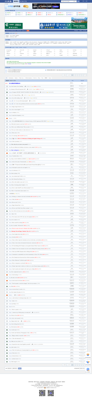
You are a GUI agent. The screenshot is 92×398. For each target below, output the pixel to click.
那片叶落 (82, 142)
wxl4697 (82, 205)
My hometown (14, 326)
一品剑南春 (83, 211)
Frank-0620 (72, 117)
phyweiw (11, 43)
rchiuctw (19, 44)
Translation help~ (15, 155)
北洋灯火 (82, 281)
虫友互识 (49, 12)
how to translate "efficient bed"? (17, 225)
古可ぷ (48, 42)
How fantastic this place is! (17, 292)
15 (30, 86)
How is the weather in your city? (18, 182)
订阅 (28, 30)
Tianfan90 (71, 155)
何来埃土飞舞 (82, 156)
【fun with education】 (16, 338)
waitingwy (34, 53)
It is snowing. (14, 135)
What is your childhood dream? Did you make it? (21, 127)
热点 (6, 83)
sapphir (72, 309)
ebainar (72, 187)
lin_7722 (82, 202)
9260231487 (83, 89)
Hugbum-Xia (75, 55)
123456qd (82, 118)
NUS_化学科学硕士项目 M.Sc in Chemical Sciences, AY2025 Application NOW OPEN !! (29, 121)
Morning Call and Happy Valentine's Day (20, 231)
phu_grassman (34, 42)
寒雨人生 (47, 43)
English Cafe (24, 30)
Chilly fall (14, 199)
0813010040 (75, 53)
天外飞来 (82, 162)
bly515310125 (82, 113)
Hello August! (14, 361)
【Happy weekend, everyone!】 (18, 335)
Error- (10, 213)
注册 (86, 1)
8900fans (71, 314)
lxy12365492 (72, 291)
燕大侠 (66, 42)
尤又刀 (72, 311)
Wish (12, 286)
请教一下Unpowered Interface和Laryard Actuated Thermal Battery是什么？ (27, 164)
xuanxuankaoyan (32, 43)
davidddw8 (72, 213)
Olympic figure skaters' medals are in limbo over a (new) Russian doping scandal (27, 266)
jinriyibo (82, 362)
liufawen (36, 43)
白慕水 (39, 44)
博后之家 (69, 12)
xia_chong (30, 42)
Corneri (83, 194)
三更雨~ (24, 43)
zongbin (83, 101)
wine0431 (23, 44)
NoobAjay (83, 168)
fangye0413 (22, 42)
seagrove (68, 43)
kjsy (72, 175)
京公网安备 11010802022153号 (51, 387)
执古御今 (45, 42)
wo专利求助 (11, 193)
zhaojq (63, 42)
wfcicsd (11, 42)
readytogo (69, 42)
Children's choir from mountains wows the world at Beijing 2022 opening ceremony (28, 248)
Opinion (16, 77)
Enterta (10, 95)
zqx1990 (82, 191)
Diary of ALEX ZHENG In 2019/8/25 (19, 158)
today (13, 300)
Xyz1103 (82, 98)
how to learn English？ (16, 109)
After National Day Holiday (17, 179)
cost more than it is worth (17, 289)
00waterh (61, 51)
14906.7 (13, 33)
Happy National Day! (16, 205)
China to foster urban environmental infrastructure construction (24, 242)
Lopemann (60, 42)
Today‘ (10, 121)
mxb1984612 (72, 193)
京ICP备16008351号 (40, 387)
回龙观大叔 (72, 317)
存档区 (80, 30)
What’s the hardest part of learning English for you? (22, 350)
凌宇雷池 (52, 42)
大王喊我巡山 (82, 150)
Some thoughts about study (17, 234)
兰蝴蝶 (27, 43)
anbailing (71, 94)
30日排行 (20, 47)
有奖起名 (19, 14)
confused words (15, 358)
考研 (48, 14)
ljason (60, 53)
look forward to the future (17, 280)
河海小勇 (71, 85)
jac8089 (83, 147)
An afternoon (14, 170)
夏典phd (82, 223)
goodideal (82, 353)
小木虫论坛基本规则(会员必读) (13, 71)
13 (27, 95)
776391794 (83, 95)
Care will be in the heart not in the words (19, 211)
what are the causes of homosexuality (19, 161)
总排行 (13, 47)
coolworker (72, 297)
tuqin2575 (8, 51)
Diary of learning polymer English (18, 184)
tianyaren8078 (19, 43)
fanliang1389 (60, 43)
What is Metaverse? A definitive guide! (19, 260)
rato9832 (82, 286)
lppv (42, 42)
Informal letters (15, 355)
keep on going (14, 173)
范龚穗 (72, 184)
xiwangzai (82, 153)
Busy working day (15, 150)
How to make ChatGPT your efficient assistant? (21, 187)
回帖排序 (7, 80)
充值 (16, 33)
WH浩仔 (82, 295)
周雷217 (71, 277)
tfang (83, 121)
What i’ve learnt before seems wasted (19, 190)
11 (30, 98)
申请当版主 (76, 30)
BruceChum (72, 271)
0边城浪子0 (72, 282)
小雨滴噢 (71, 285)
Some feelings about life (16, 324)
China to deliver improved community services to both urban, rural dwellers (26, 240)
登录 (83, 1)
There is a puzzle (15, 309)
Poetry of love (14, 315)
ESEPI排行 (85, 30)
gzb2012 (82, 176)
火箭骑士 (82, 310)
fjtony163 (64, 43)
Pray (42, 77)
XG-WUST (83, 214)
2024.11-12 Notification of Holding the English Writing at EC (29, 138)
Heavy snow (14, 132)
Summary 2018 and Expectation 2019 (18, 89)
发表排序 (11, 80)
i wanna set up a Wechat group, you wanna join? (21, 312)
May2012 (56, 42)
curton (11, 35)
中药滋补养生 (71, 288)
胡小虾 (14, 35)
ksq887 (15, 36)
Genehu (83, 347)
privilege (14, 303)
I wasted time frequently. (16, 115)
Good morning (15, 274)
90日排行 (25, 47)
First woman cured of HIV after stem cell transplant (22, 216)
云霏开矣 (82, 124)
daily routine (14, 347)
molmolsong (12, 36)
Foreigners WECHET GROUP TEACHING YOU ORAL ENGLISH (25, 92)
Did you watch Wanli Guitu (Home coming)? (20, 208)
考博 (8, 14)
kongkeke (35, 44)
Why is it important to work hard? (18, 263)
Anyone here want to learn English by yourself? (21, 344)
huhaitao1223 (72, 280)
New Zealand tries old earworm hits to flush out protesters (23, 257)
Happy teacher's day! (15, 321)
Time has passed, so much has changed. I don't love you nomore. (24, 283)
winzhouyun (22, 53)
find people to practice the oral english (19, 167)
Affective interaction (28, 77)
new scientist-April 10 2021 (17, 176)
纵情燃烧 (71, 88)
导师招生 (29, 12)
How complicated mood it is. (17, 271)
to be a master (14, 219)
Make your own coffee (16, 341)
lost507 (83, 304)
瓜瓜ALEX (72, 91)
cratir (83, 284)
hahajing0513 (55, 43)
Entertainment (11, 77)
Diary (39, 77)
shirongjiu (15, 43)
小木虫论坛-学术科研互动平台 (10, 30)
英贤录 (46, 77)
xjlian (83, 324)
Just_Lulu (82, 321)
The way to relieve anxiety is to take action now (21, 129)
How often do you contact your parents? (20, 144)
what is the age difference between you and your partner (27, 103)
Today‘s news (21, 77)
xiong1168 (72, 294)
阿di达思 (17, 35)
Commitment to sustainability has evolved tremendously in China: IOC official (27, 254)
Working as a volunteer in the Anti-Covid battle (21, 196)
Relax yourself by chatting (17, 222)
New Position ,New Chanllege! (17, 86)
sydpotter (82, 127)
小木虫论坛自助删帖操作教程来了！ (14, 70)
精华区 (14, 80)
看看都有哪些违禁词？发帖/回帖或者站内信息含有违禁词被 (59, 70)
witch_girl (39, 42)
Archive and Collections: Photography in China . (21, 332)
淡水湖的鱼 (72, 323)
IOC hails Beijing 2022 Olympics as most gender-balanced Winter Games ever (27, 245)
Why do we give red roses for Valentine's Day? (21, 228)
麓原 (83, 333)
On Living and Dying (16, 95)
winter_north (12, 44)
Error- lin (34, 77)
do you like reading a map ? (17, 98)
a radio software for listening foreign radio (20, 297)
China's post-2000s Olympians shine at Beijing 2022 (22, 251)
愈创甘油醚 (72, 190)
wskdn (83, 298)
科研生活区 (19, 30)
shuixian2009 (31, 44)
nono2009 (14, 42)
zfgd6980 (82, 92)
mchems (72, 120)
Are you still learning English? (22, 100)
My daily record (14, 277)
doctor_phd (83, 278)
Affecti (10, 318)
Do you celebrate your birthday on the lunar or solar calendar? (23, 147)
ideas (72, 167)
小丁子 (51, 43)
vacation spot (14, 329)
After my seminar (15, 141)
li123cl (47, 55)
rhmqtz (72, 109)
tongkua (83, 217)
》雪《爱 (71, 152)
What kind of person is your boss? (18, 124)
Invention (14, 237)
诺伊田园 (40, 43)
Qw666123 (83, 104)
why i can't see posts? (16, 318)
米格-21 (72, 164)
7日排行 (16, 47)
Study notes (14, 353)
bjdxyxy (71, 82)
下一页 (85, 75)
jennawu (72, 210)
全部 (6, 77)
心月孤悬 (82, 182)
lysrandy (26, 44)
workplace (14, 112)
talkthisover (8, 53)
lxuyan (18, 42)
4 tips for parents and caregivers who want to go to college (23, 268)
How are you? (14, 202)
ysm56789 (26, 42)
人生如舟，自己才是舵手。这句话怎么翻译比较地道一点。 (24, 153)
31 (37, 344)
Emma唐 (16, 44)
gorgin (83, 110)
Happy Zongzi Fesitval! (16, 106)
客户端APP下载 (23, 1)
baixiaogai (71, 172)
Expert (50, 77)
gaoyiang (82, 318)
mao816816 (83, 159)
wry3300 (44, 43)
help (12, 213)
